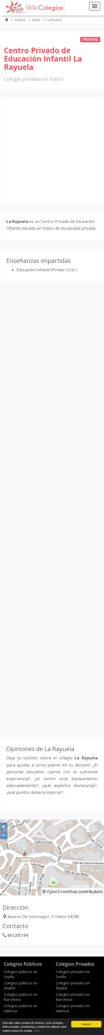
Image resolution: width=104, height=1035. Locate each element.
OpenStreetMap (62, 891)
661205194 (18, 935)
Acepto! (86, 1024)
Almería (19, 20)
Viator (36, 20)
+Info (37, 1030)
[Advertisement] (52, 150)
